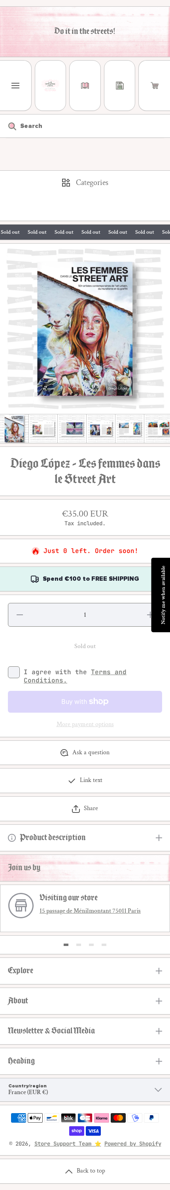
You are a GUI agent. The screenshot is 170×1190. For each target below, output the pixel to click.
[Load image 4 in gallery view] (101, 428)
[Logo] (50, 85)
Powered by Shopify (132, 1143)
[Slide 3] (91, 945)
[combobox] (85, 126)
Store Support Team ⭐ (67, 1143)
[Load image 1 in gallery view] (14, 428)
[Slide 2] (78, 945)
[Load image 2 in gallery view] (43, 428)
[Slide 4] (104, 945)
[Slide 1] (66, 945)
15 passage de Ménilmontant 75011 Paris (90, 911)
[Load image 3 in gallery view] (72, 428)
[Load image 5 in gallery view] (129, 428)
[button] (154, 86)
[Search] (8, 126)
